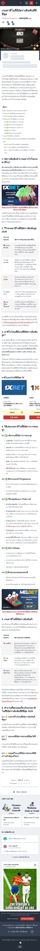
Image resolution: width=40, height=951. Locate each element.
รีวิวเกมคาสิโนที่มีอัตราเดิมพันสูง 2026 (14, 113)
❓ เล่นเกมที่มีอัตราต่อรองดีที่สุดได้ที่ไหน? (17, 147)
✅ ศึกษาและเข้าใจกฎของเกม (14, 125)
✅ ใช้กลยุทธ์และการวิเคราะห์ (14, 127)
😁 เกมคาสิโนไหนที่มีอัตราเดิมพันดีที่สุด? (17, 144)
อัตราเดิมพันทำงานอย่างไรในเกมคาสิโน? (15, 110)
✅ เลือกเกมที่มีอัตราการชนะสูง (15, 122)
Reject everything (12, 918)
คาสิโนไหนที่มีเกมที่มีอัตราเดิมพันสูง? (14, 116)
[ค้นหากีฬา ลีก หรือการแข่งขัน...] (21, 3)
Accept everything (27, 918)
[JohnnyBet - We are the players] (3, 3)
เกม (20, 947)
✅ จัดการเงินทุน (11, 130)
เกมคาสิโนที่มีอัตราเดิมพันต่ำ (12, 136)
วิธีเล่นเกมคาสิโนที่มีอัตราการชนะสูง (14, 119)
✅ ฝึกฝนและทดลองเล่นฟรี (13, 133)
